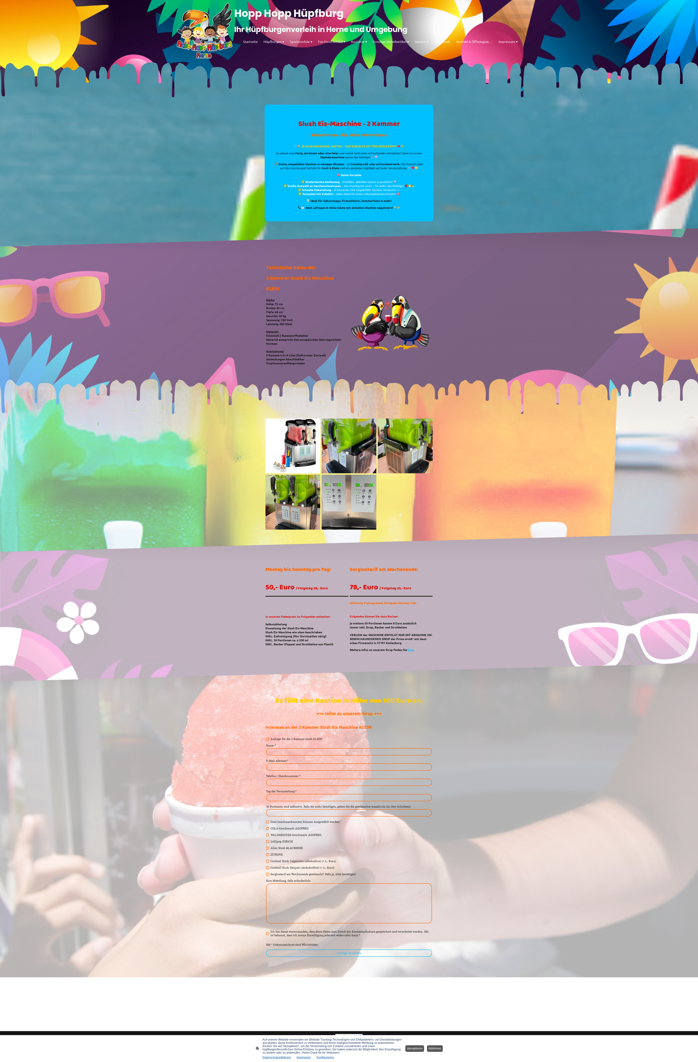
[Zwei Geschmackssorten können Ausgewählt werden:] (267, 821)
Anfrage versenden (349, 953)
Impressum (304, 1057)
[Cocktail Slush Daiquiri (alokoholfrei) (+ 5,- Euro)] (267, 867)
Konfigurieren (325, 1057)
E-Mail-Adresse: (277, 761)
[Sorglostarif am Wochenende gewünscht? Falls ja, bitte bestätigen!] (267, 874)
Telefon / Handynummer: (283, 776)
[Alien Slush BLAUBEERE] (267, 848)
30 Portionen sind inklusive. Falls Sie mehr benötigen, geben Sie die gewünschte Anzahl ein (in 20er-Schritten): (338, 806)
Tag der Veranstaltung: (281, 791)
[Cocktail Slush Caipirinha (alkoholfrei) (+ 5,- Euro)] (267, 861)
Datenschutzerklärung (276, 1057)
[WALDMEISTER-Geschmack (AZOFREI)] (267, 835)
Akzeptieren (414, 1048)
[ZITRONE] (267, 854)
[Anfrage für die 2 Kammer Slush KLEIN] (267, 739)
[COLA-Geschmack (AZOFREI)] (267, 828)
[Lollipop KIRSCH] (267, 841)
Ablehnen (435, 1048)
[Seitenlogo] (205, 31)
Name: (271, 745)
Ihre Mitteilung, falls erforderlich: (288, 881)
